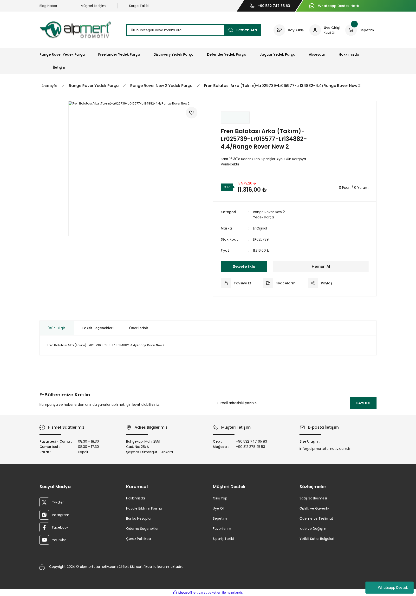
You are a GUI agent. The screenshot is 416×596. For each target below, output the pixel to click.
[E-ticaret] (207, 592)
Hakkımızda (135, 498)
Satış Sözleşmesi (313, 498)
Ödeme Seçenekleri (142, 528)
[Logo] (75, 30)
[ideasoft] (182, 592)
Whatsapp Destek (393, 587)
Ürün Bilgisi (56, 328)
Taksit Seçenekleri (97, 328)
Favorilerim (222, 528)
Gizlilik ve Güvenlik (314, 508)
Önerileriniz (138, 328)
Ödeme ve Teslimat (316, 518)
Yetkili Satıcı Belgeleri (316, 538)
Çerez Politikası (138, 538)
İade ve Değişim (312, 528)
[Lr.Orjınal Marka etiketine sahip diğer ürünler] (235, 117)
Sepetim (220, 518)
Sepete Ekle (244, 266)
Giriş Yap (220, 498)
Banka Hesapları (139, 518)
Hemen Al (321, 266)
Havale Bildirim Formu (144, 508)
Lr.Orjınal (260, 228)
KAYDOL (363, 403)
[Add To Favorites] (191, 112)
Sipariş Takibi (223, 538)
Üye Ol (218, 508)
